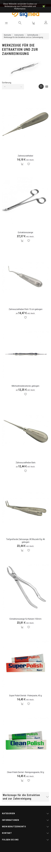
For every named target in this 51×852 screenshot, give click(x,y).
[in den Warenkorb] (22, 164)
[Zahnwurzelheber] (25, 124)
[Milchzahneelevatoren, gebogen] (25, 354)
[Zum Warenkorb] (33, 23)
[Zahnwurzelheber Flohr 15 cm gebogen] (25, 277)
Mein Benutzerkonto (14, 826)
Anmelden (45, 22)
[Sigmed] (25, 14)
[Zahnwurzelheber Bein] (25, 430)
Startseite (7, 35)
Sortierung (6, 83)
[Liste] (46, 86)
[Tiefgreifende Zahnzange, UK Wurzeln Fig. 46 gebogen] (25, 507)
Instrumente (19, 35)
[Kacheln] (41, 86)
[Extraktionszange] (25, 200)
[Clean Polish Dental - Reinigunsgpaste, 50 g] (25, 740)
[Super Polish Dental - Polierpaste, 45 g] (25, 663)
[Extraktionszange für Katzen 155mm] (25, 587)
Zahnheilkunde (32, 35)
